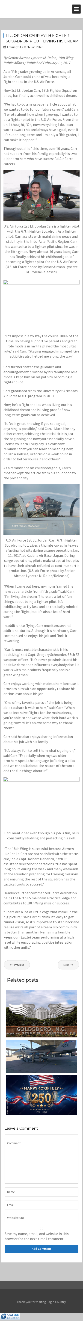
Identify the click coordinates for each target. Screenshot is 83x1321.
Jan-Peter (36, 47)
